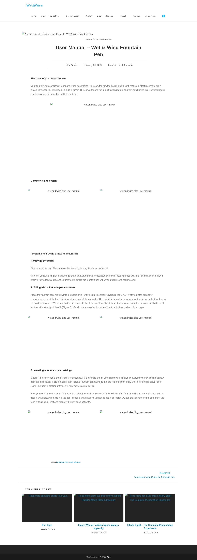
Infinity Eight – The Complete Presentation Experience (150, 526)
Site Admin (72, 65)
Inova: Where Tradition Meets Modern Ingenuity (98, 526)
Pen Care (47, 525)
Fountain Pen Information (121, 65)
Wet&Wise (34, 5)
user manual (75, 462)
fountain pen (62, 462)
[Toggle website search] (170, 16)
